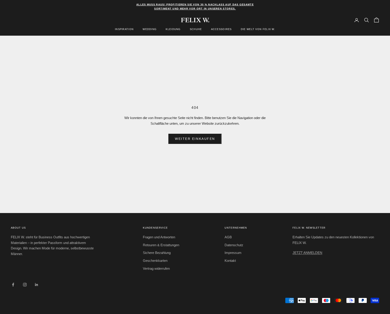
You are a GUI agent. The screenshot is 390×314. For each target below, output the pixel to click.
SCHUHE (196, 29)
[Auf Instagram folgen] (25, 284)
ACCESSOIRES (221, 29)
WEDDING (150, 29)
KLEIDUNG (173, 29)
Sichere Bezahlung (157, 253)
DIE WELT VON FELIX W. (258, 29)
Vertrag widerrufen (156, 268)
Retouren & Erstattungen (161, 245)
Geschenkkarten (155, 260)
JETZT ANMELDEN (307, 253)
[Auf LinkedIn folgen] (36, 284)
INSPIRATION (124, 29)
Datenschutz (234, 245)
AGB (228, 237)
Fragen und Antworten (159, 237)
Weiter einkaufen (195, 139)
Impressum (233, 253)
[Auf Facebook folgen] (13, 284)
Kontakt (230, 260)
